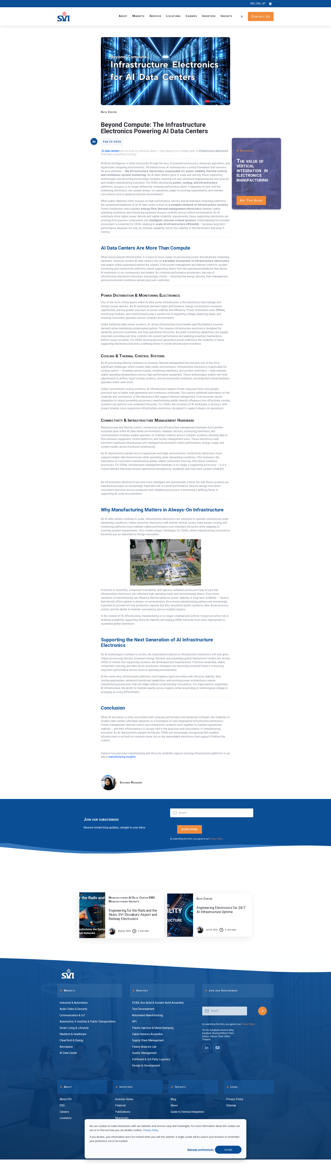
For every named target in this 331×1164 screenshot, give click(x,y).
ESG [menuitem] (62, 1105)
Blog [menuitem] (173, 1099)
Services (155, 16)
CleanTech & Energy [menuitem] (71, 1040)
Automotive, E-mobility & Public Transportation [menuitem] (88, 1021)
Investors (208, 16)
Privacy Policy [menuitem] (234, 1099)
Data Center (109, 112)
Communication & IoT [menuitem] (72, 1015)
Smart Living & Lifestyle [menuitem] (74, 1028)
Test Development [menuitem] (143, 1009)
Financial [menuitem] (120, 1105)
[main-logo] (63, 16)
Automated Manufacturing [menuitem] (147, 1015)
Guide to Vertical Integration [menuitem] (187, 1111)
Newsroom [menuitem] (121, 1118)
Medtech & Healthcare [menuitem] (73, 1034)
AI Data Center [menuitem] (68, 1053)
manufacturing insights (122, 756)
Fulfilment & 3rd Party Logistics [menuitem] (151, 1059)
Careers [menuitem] (64, 1111)
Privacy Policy (150, 1130)
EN (252, 3)
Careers (191, 16)
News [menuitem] (174, 1105)
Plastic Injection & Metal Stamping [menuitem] (152, 1028)
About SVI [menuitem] (66, 1099)
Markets (138, 16)
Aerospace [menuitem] (66, 1046)
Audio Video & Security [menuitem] (73, 1009)
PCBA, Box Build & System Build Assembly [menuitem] (158, 1002)
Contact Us (260, 16)
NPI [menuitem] (134, 1021)
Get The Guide (251, 200)
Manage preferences (200, 1149)
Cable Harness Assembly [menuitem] (147, 1034)
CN (258, 3)
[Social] (206, 1047)
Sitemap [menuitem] (231, 1105)
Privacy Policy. (216, 839)
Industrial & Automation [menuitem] (74, 1002)
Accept (228, 1149)
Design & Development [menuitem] (146, 1065)
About (123, 16)
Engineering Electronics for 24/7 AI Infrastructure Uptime (221, 910)
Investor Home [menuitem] (124, 1099)
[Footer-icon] (217, 1047)
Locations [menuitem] (66, 1118)
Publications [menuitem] (122, 1111)
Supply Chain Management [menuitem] (148, 1040)
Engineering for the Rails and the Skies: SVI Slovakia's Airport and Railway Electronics (133, 914)
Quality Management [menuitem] (144, 1053)
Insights (226, 16)
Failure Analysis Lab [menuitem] (144, 1046)
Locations (173, 16)
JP (263, 3)
